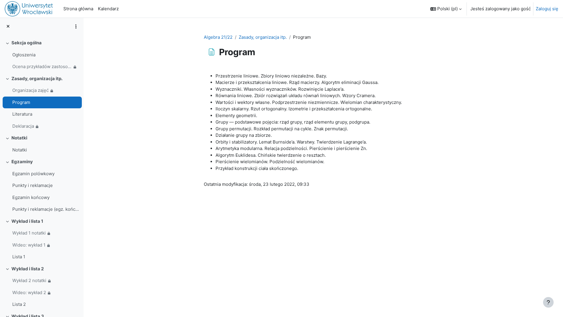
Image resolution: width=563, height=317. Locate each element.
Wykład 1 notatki (29, 233)
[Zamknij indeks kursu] (8, 26)
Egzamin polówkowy (33, 173)
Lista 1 (18, 256)
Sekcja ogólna (26, 42)
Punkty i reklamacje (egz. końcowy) (45, 209)
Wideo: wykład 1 (28, 245)
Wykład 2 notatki (29, 280)
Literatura (22, 114)
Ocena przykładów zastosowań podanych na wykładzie (42, 66)
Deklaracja (23, 126)
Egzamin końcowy (31, 197)
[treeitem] (42, 55)
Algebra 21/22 (218, 37)
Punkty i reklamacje (32, 185)
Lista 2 (19, 304)
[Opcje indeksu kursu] (76, 26)
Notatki (19, 138)
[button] (446, 9)
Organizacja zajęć (30, 90)
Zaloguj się (547, 8)
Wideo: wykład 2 (29, 292)
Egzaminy (22, 161)
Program (21, 102)
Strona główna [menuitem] (78, 8)
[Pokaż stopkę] (548, 302)
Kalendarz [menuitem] (108, 8)
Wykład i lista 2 (27, 269)
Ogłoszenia (23, 55)
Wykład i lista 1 (27, 221)
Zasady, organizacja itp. (36, 78)
